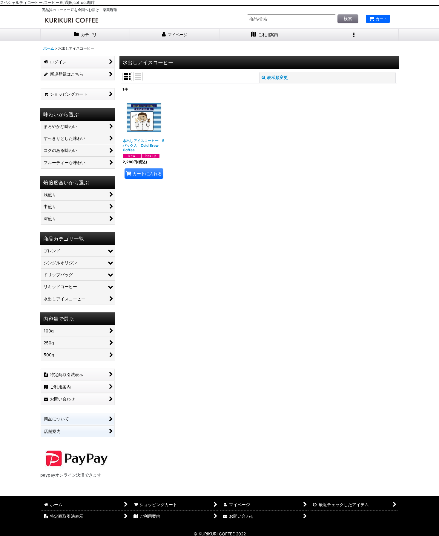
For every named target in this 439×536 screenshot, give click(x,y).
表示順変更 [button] (277, 77)
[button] (354, 35)
